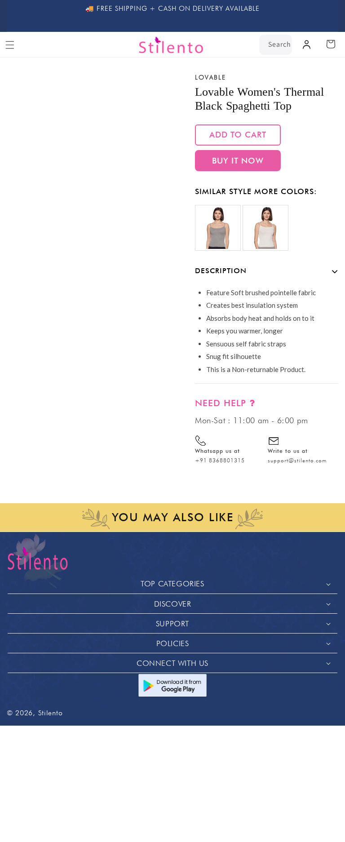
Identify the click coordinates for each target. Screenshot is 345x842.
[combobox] (275, 45)
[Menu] (10, 45)
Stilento (50, 713)
